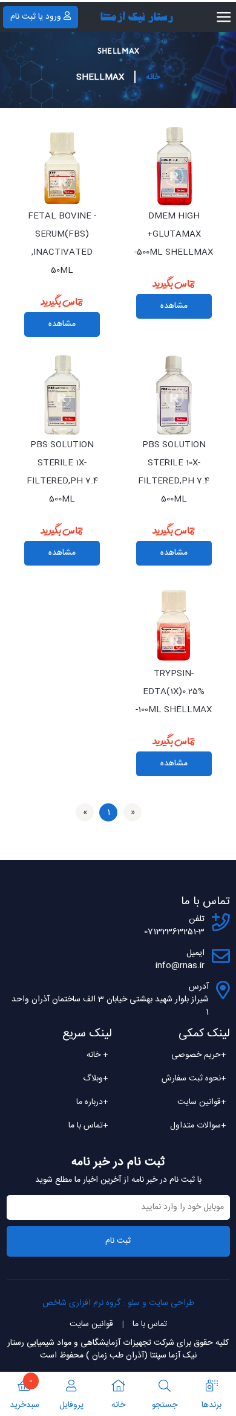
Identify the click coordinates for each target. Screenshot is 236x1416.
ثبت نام (118, 1241)
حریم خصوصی (198, 1055)
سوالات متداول (198, 1125)
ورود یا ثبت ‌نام (35, 17)
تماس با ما (88, 1125)
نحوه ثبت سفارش (194, 1078)
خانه (153, 77)
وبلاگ (95, 1078)
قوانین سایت (201, 1102)
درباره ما (92, 1102)
